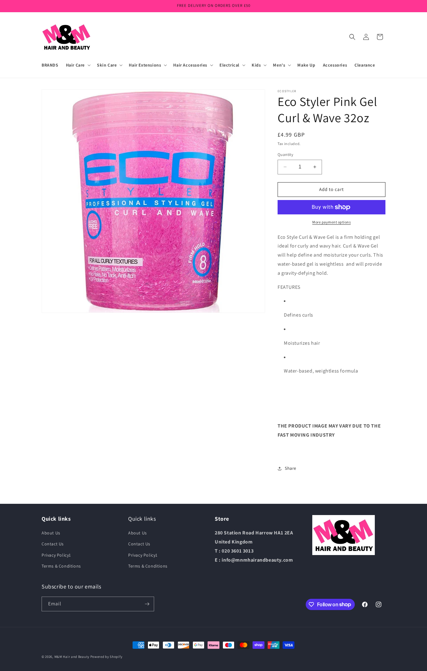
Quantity (285, 154)
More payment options (331, 222)
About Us (51, 533)
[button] (77, 65)
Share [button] (290, 468)
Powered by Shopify (106, 656)
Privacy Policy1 (56, 555)
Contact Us (53, 544)
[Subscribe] (147, 604)
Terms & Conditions (61, 566)
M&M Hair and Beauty (71, 656)
